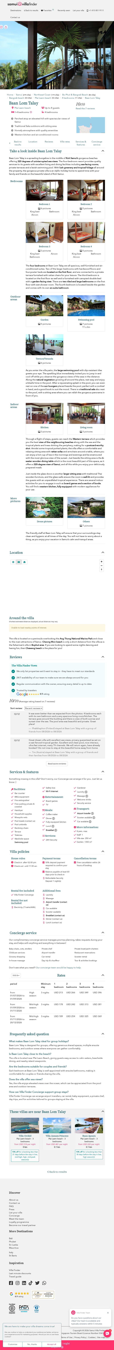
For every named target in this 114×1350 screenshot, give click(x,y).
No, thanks (32, 1344)
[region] (57, 590)
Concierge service (97, 143)
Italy (11, 1252)
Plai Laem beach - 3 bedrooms (25, 1140)
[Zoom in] (102, 562)
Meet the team (16, 1218)
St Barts (13, 1255)
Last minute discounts (20, 1273)
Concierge (14, 1215)
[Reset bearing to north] (102, 570)
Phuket (12, 1241)
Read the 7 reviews (85, 108)
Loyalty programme (19, 1222)
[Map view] (19, 562)
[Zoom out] (102, 566)
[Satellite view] (13, 562)
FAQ (11, 1206)
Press (11, 1209)
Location (33, 141)
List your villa (78, 10)
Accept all (51, 1344)
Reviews (49, 141)
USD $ (15, 975)
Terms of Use (66, 1337)
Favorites (49, 10)
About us (13, 1199)
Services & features (81, 143)
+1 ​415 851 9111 (96, 10)
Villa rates (65, 141)
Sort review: (16, 708)
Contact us (15, 17)
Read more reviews (57, 763)
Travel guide (15, 1276)
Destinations (15, 10)
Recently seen (64, 10)
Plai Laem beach (23, 107)
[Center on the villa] (24, 562)
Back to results (31, 10)
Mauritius (13, 1247)
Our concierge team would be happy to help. (58, 967)
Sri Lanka (13, 1244)
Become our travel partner (22, 1225)
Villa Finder (14, 1270)
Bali (11, 1238)
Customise (12, 1344)
